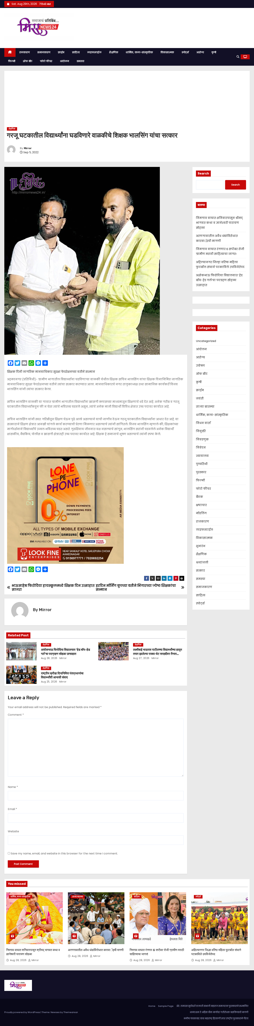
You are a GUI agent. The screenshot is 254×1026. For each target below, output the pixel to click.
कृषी (213, 52)
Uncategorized (206, 341)
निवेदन (201, 448)
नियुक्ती (201, 431)
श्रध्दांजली (202, 562)
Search (203, 173)
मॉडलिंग (201, 513)
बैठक (199, 497)
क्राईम (61, 52)
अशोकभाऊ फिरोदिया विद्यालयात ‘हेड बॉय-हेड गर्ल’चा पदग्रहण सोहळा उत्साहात (65, 652)
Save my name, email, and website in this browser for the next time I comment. (64, 853)
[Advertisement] (127, 100)
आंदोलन (64, 61)
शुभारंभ (200, 546)
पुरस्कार (201, 472)
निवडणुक (202, 439)
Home (151, 1006)
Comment (16, 715)
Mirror (28, 148)
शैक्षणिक (113, 52)
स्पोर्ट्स (185, 52)
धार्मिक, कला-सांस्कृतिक (139, 52)
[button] (238, 57)
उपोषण (200, 366)
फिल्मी (11, 61)
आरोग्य (200, 52)
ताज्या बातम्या (205, 407)
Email (12, 809)
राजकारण (24, 52)
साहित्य (76, 52)
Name (13, 787)
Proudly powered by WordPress (22, 1012)
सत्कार (200, 571)
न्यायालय (202, 456)
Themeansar (70, 1012)
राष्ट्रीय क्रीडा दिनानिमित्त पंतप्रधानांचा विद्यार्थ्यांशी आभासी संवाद (62, 675)
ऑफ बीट (27, 61)
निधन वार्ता (203, 423)
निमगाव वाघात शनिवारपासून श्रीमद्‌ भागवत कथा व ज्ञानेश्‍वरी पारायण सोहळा (219, 223)
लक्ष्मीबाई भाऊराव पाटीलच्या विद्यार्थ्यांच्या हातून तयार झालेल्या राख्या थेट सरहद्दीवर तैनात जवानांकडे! (157, 654)
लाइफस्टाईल (94, 52)
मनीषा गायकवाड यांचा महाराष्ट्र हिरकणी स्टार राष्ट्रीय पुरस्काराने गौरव (216, 1018)
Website (13, 831)
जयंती (200, 399)
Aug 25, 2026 (49, 681)
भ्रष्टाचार (201, 505)
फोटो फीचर (46, 61)
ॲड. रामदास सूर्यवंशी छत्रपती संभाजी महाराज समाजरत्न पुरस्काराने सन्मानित (212, 1006)
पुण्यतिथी (202, 464)
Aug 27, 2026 (141, 658)
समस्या (80, 61)
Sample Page (165, 1006)
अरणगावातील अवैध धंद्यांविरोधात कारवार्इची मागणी (96, 950)
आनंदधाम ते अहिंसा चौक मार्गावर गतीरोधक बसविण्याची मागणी (219, 1012)
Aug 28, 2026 (49, 658)
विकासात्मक (167, 52)
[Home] (10, 52)
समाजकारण (43, 52)
